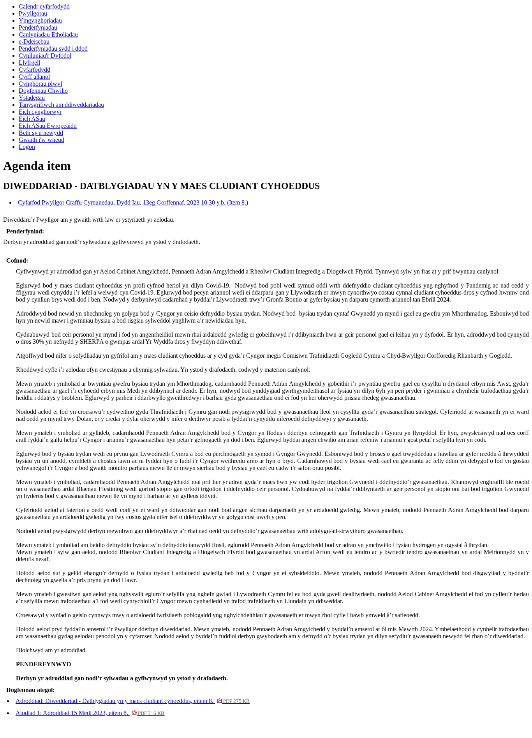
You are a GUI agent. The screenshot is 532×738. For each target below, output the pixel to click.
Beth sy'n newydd (41, 132)
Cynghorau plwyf (40, 83)
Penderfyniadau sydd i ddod (53, 48)
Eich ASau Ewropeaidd (48, 125)
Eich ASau (32, 118)
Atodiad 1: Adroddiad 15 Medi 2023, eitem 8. (90, 713)
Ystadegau (32, 97)
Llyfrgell (29, 62)
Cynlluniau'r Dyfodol (45, 55)
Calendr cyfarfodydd (44, 6)
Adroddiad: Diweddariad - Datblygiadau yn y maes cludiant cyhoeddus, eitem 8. (133, 700)
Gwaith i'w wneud (41, 139)
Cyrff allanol (34, 76)
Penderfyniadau (38, 27)
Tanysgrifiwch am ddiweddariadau (61, 104)
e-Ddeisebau (34, 41)
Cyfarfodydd (34, 69)
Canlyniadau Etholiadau (48, 34)
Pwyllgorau (33, 13)
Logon (27, 146)
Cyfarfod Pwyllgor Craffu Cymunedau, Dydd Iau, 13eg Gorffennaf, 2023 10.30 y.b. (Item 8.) (133, 202)
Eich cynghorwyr (40, 111)
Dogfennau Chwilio (43, 90)
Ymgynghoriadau (40, 20)
